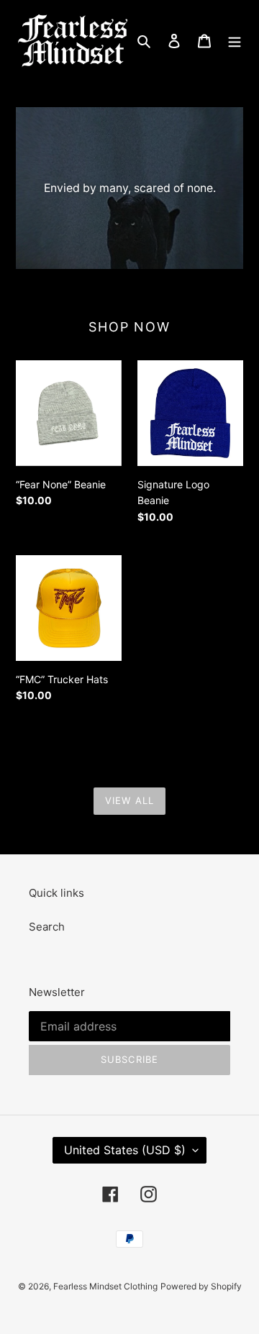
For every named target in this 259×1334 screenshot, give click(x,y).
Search (47, 926)
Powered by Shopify (201, 1286)
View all (129, 800)
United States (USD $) (125, 1150)
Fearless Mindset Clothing (105, 1286)
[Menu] (234, 40)
